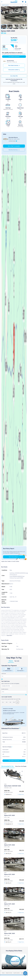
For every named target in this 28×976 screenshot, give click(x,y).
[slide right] (25, 15)
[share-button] (23, 5)
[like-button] (26, 5)
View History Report (13, 557)
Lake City (23, 972)
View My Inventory (13, 149)
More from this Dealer (21, 766)
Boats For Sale (9, 972)
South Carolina (16, 972)
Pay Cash (17, 661)
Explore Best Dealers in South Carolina (10, 561)
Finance (11, 661)
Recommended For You (7, 766)
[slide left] (2, 15)
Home (3, 972)
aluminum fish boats (8, 109)
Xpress (8, 118)
